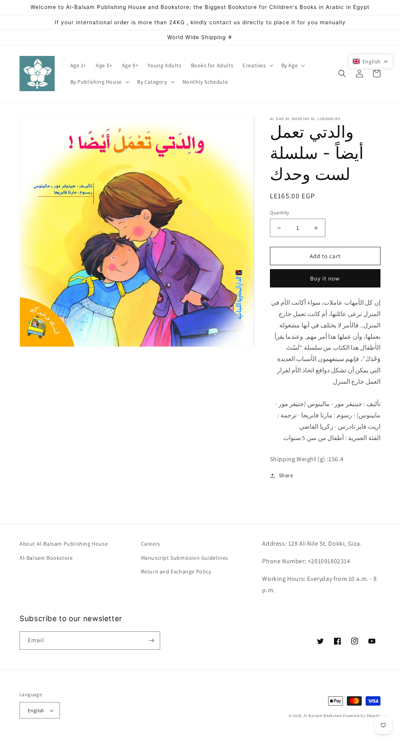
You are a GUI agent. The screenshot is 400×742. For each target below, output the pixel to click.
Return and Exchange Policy (176, 571)
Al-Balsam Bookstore (46, 557)
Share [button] (286, 475)
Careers (150, 543)
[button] (257, 65)
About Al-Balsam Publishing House (64, 543)
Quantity (279, 212)
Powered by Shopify (361, 715)
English (36, 710)
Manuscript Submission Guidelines (184, 557)
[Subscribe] (151, 640)
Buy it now (325, 278)
